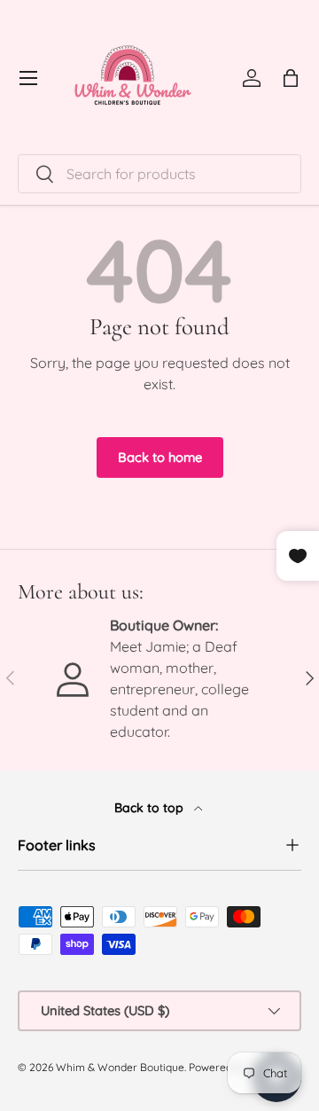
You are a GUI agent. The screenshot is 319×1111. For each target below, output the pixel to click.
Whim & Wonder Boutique (120, 1067)
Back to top (150, 808)
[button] (290, 78)
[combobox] (159, 173)
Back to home (160, 457)
